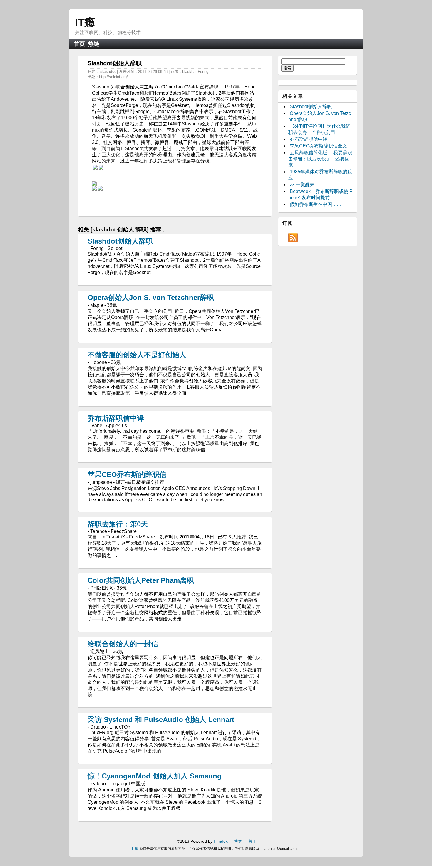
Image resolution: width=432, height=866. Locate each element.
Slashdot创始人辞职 (120, 241)
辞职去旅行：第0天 (118, 524)
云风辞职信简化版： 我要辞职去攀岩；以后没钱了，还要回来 (320, 158)
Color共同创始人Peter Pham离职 (141, 580)
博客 (238, 841)
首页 (79, 44)
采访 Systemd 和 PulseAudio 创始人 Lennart (161, 720)
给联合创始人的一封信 (123, 644)
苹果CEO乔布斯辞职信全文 (318, 145)
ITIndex (221, 841)
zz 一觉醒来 (302, 184)
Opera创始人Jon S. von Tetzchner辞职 (151, 297)
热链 (93, 44)
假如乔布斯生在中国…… (315, 204)
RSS (293, 237)
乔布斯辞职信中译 (116, 418)
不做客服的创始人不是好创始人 (137, 355)
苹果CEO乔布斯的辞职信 (127, 475)
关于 (252, 841)
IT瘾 (85, 22)
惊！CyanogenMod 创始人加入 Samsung (155, 776)
